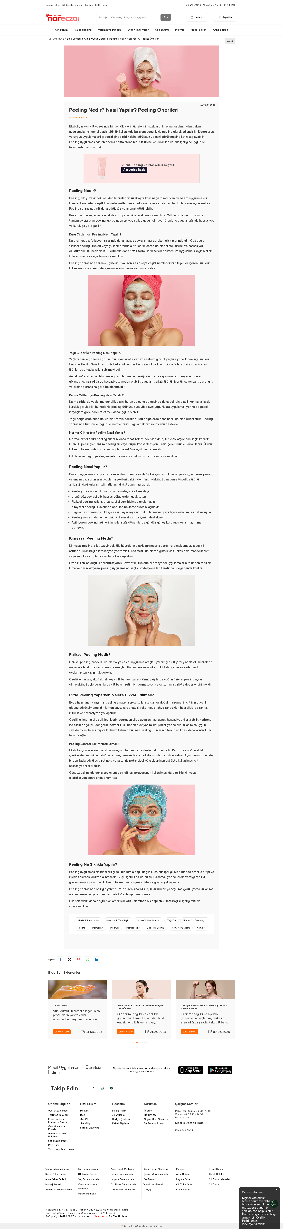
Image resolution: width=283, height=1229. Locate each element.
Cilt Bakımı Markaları (220, 1179)
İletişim (89, 4)
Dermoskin (97, 927)
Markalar (84, 1110)
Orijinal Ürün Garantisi (156, 1119)
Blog (82, 1114)
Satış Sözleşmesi (57, 1140)
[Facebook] (93, 1088)
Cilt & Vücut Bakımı (95, 38)
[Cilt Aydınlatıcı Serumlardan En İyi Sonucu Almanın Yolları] (205, 989)
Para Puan (53, 1145)
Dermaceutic (133, 927)
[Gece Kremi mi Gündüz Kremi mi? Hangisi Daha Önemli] (141, 989)
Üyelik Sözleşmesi (58, 1110)
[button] (137, 1042)
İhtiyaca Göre (183, 1179)
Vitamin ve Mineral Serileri (58, 1189)
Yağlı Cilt (171, 920)
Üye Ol (84, 1119)
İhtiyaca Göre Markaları (123, 1179)
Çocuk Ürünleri (216, 1174)
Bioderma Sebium (155, 927)
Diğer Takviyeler (138, 29)
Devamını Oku (62, 1032)
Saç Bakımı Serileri (88, 1169)
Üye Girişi (85, 1123)
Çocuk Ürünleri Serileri (57, 1169)
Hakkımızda (101, 4)
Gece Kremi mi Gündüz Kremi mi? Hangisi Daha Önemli (140, 1007)
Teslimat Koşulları (58, 1114)
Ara (165, 17)
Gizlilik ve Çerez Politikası (57, 1135)
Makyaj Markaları (87, 1193)
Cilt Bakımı (61, 29)
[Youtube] (111, 1088)
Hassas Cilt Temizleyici (118, 920)
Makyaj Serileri (53, 1184)
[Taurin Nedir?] (77, 989)
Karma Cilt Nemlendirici (148, 920)
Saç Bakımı (162, 29)
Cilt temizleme (177, 215)
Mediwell (114, 927)
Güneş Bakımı (83, 29)
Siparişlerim (118, 1114)
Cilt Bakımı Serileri (87, 1174)
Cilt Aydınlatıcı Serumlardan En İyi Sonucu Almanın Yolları (204, 1007)
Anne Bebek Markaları (122, 1169)
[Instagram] (102, 1088)
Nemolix (201, 927)
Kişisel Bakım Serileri (56, 1174)
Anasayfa (58, 38)
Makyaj (179, 29)
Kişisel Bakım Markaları (155, 1169)
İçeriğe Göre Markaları (122, 1174)
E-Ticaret (133, 1226)
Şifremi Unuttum (89, 1127)
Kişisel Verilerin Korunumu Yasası (57, 1121)
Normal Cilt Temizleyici (194, 920)
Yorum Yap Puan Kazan (61, 1149)
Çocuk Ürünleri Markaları (156, 1174)
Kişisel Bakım (198, 29)
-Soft (125, 1226)
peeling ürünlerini (107, 456)
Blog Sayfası (74, 38)
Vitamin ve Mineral (109, 29)
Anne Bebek (220, 29)
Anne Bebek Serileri (55, 1179)
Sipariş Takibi (53, 4)
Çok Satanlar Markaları (123, 1189)
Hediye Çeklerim (121, 1119)
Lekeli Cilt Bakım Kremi (88, 920)
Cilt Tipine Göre (184, 1184)
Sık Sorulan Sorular (72, 4)
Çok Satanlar (183, 1189)
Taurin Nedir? (60, 1005)
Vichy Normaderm (180, 927)
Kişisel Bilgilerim (121, 1123)
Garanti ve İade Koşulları (57, 1128)
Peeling (81, 927)
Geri (230, 41)
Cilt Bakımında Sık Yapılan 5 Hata (148, 901)
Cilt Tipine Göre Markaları (124, 1184)
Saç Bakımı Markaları (89, 1179)
